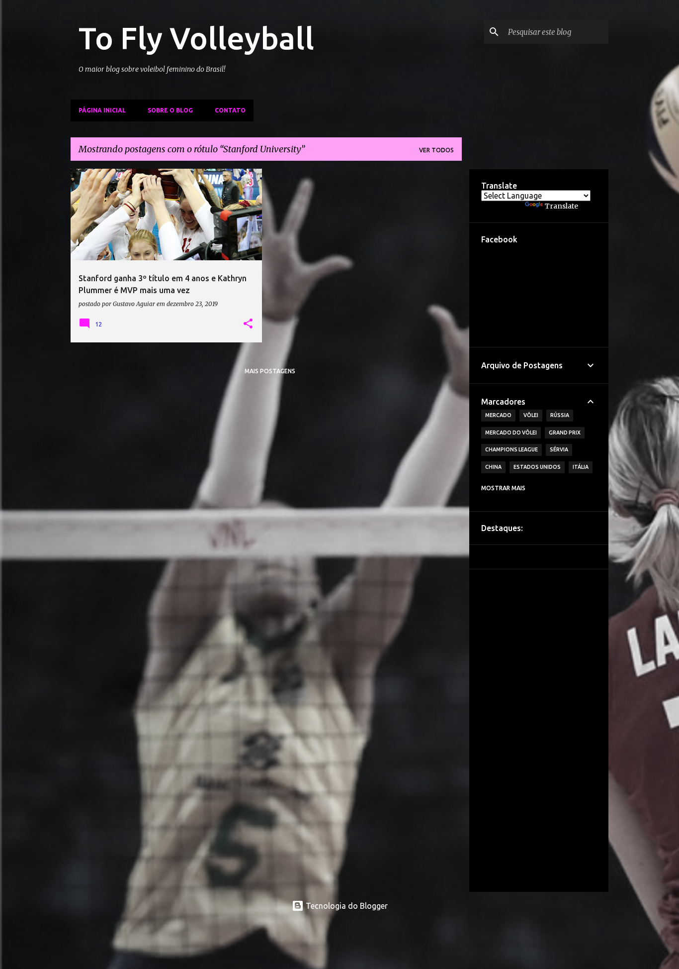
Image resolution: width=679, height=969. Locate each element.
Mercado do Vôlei (511, 432)
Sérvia (559, 449)
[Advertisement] (538, 730)
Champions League (511, 449)
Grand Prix (565, 432)
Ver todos (436, 150)
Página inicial (102, 110)
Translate (561, 206)
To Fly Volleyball (196, 37)
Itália (581, 467)
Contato (230, 110)
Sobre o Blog (170, 110)
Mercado (498, 415)
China (493, 467)
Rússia (559, 415)
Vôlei (530, 415)
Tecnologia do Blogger (346, 905)
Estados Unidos (537, 467)
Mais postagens (270, 371)
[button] (248, 324)
